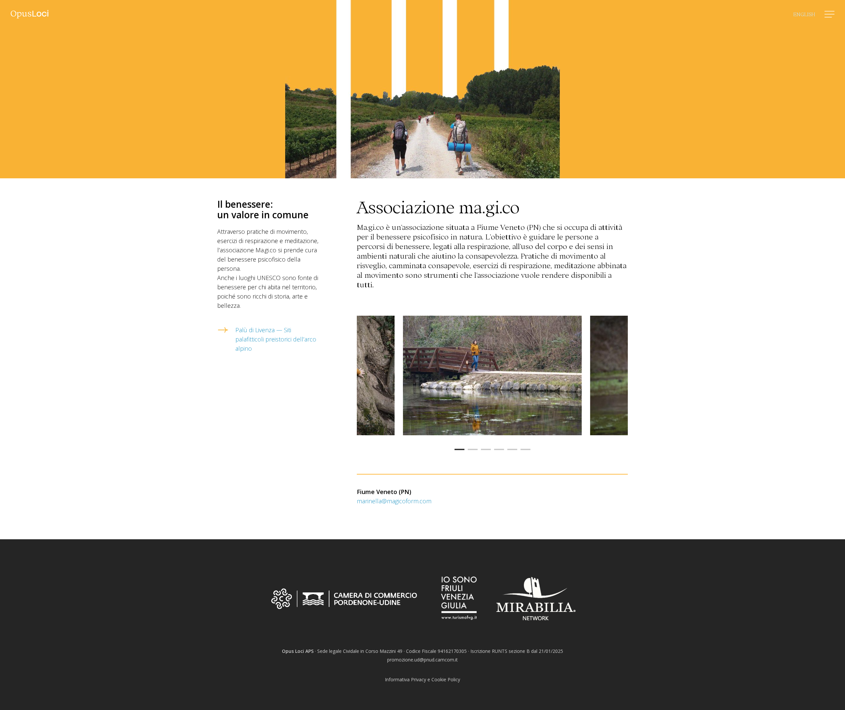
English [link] (804, 13)
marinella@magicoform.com (394, 501)
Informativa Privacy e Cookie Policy (422, 679)
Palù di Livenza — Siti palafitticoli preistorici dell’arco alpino (275, 339)
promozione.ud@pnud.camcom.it (422, 660)
